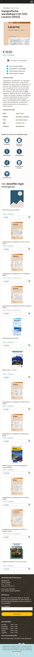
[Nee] (32, 650)
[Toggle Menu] (31, 2)
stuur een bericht (26, 638)
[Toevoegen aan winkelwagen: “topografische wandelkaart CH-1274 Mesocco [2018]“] (29, 281)
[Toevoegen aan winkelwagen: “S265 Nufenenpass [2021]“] (29, 345)
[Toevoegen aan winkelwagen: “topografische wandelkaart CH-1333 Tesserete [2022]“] (29, 313)
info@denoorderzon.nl (7, 586)
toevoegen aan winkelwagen (18, 60)
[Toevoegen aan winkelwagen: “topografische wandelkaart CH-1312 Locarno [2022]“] (29, 249)
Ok (17, 654)
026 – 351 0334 (5, 584)
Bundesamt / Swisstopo (22, 116)
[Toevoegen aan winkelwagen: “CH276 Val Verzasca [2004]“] (29, 217)
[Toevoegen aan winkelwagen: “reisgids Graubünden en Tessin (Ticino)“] (29, 569)
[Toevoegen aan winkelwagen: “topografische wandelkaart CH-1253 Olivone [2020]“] (29, 409)
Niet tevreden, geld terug (17, 71)
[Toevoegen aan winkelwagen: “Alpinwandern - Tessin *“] (29, 377)
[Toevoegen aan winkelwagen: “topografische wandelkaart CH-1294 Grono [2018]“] (29, 441)
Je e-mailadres (5, 606)
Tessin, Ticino (20, 113)
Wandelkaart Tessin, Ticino (11, 8)
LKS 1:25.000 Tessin (21, 120)
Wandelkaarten (20, 126)
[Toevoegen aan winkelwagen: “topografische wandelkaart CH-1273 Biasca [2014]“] (29, 505)
